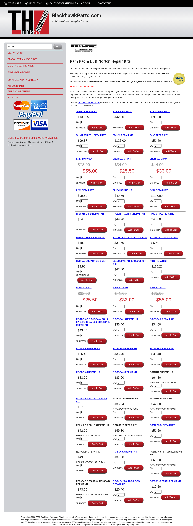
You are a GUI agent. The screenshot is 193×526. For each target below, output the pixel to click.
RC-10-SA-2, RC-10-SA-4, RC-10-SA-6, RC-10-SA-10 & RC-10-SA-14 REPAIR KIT (93, 322)
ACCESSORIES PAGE (89, 103)
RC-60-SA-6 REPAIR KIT (125, 372)
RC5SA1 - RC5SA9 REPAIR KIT (165, 481)
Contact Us (104, 3)
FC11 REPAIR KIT (85, 190)
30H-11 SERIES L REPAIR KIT (91, 135)
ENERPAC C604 (84, 159)
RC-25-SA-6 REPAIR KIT (125, 348)
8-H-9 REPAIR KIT (159, 135)
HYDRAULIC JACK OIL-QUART (92, 261)
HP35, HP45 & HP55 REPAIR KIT (129, 214)
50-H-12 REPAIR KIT (123, 135)
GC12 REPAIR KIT (159, 190)
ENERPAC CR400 (159, 159)
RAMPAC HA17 (84, 288)
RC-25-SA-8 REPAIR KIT (162, 348)
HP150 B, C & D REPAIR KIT (90, 214)
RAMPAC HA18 (120, 288)
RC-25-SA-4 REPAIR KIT (88, 348)
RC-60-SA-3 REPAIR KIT (88, 372)
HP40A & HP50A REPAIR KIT (90, 237)
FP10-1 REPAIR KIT (122, 190)
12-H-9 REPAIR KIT (122, 111)
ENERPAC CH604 (122, 159)
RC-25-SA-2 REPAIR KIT (162, 319)
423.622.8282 (35, 3)
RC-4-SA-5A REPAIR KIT (125, 452)
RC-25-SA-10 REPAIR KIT (125, 319)
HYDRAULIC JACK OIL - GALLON (130, 237)
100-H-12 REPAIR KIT (86, 111)
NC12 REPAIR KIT (159, 261)
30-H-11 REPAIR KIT (160, 111)
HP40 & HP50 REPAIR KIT (163, 214)
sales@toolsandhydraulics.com (70, 3)
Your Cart (14, 3)
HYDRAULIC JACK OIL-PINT (164, 237)
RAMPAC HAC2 (158, 288)
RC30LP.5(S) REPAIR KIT (162, 425)
